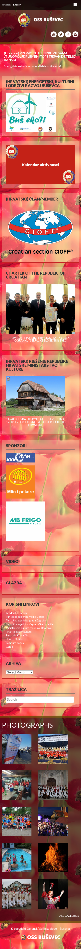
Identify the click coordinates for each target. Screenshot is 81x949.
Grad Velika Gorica (17, 613)
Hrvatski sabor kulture (18, 631)
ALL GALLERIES (69, 915)
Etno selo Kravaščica (17, 635)
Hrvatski (55, 66)
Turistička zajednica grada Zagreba (26, 620)
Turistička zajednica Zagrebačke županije (29, 624)
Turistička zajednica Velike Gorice (25, 616)
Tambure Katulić (15, 642)
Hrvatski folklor (15, 639)
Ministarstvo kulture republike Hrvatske (29, 628)
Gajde (9, 646)
